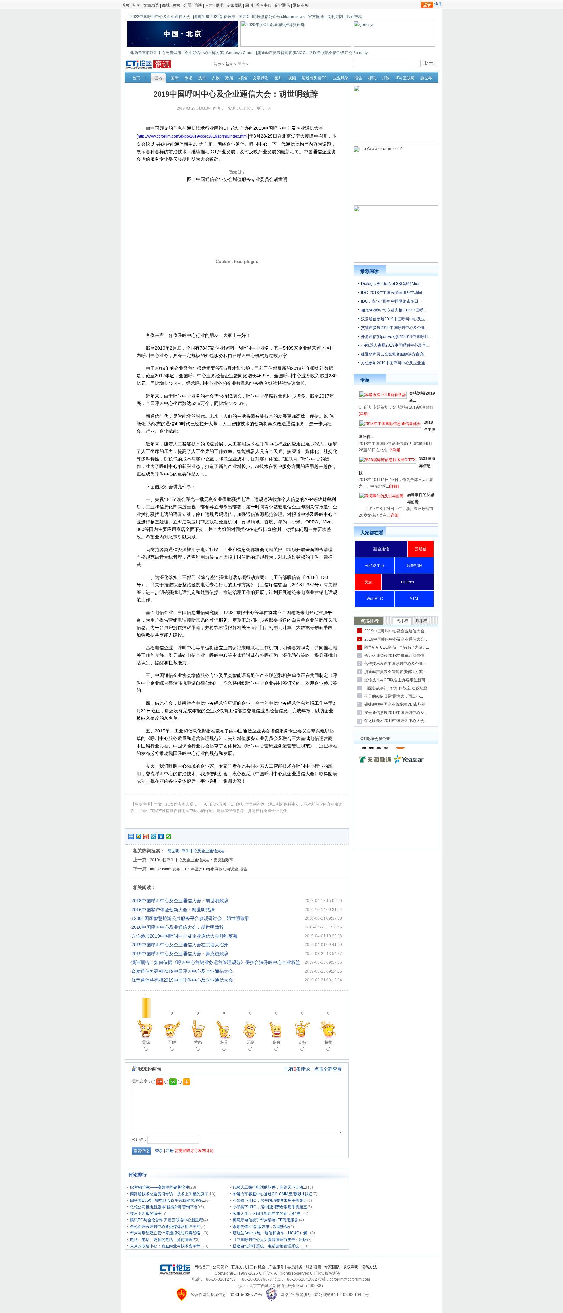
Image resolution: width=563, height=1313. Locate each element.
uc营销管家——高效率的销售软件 (159, 1187)
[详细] (363, 414)
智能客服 (414, 565)
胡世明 (173, 851)
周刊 (249, 5)
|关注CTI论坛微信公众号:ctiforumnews (271, 16)
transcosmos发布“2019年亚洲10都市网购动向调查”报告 (198, 869)
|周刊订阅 (334, 16)
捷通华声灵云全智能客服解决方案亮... (393, 354)
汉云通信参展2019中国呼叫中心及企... (394, 319)
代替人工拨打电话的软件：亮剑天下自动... (269, 1187)
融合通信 (381, 549)
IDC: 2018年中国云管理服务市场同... (393, 292)
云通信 (420, 549)
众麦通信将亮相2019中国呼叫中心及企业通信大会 (182, 971)
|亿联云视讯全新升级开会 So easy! (338, 53)
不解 (172, 1042)
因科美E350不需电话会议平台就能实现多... (167, 1200)
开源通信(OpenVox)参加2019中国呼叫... (396, 336)
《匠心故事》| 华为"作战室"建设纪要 (395, 688)
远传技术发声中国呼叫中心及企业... (395, 663)
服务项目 (313, 1267)
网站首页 (202, 1267)
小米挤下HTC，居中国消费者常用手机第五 (270, 1200)
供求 (220, 5)
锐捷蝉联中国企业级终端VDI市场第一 (396, 704)
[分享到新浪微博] (146, 836)
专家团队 (234, 5)
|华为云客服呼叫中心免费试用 (155, 53)
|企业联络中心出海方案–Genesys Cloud (218, 53)
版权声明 (350, 1267)
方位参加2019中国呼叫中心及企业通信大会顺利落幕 (184, 936)
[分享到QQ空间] (138, 836)
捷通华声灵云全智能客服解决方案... (395, 672)
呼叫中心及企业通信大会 (203, 851)
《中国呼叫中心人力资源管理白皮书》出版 (270, 1239)
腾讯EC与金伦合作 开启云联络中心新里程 (166, 1220)
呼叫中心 (263, 5)
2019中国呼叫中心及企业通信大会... (395, 631)
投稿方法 (369, 1267)
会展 (187, 5)
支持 (302, 1042)
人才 (209, 5)
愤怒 (198, 1042)
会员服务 (295, 1267)
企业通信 (282, 5)
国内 (241, 64)
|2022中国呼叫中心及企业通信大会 (159, 16)
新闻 (136, 5)
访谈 (198, 5)
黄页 (176, 5)
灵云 (368, 582)
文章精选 (151, 5)
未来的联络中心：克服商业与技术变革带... (166, 1246)
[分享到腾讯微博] (153, 836)
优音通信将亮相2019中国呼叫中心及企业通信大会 (182, 980)
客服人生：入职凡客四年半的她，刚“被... (268, 1213)
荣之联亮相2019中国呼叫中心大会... (395, 720)
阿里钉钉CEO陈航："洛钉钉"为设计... (396, 647)
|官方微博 (315, 16)
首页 (126, 5)
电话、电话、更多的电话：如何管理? (162, 1239)
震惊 (146, 1042)
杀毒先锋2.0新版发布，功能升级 (261, 1226)
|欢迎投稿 (354, 16)
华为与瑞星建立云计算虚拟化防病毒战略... (166, 1233)
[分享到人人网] (161, 836)
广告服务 (276, 1267)
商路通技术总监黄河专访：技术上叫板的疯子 (169, 1194)
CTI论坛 (246, 108)
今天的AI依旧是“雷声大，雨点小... (393, 696)
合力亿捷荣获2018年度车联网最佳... (395, 655)
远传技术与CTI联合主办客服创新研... (396, 680)
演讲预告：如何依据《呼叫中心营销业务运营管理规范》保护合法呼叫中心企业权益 (215, 962)
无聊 (250, 1042)
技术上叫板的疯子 (145, 1213)
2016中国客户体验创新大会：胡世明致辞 (173, 909)
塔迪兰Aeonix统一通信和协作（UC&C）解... (271, 1233)
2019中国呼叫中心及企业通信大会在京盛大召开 (179, 944)
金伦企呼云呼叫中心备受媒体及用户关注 (165, 1226)
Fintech (407, 582)
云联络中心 (374, 565)
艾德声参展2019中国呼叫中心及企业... (394, 327)
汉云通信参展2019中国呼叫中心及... (395, 712)
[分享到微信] (168, 836)
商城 (166, 5)
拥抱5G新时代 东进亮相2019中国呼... (393, 310)
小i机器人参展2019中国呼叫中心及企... (395, 345)
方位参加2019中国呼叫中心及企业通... (394, 363)
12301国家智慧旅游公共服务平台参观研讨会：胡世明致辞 (190, 918)
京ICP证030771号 (246, 1294)
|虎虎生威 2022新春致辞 (214, 16)
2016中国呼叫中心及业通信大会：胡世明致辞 (177, 927)
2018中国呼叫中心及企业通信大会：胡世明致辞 (179, 900)
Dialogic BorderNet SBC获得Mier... (391, 283)
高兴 (276, 1042)
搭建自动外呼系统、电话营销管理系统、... (269, 1246)
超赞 (328, 1042)
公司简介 (220, 1267)
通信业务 (301, 5)
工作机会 (258, 1267)
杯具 (224, 1042)
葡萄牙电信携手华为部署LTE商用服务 (266, 1220)
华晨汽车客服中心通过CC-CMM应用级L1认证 (272, 1194)
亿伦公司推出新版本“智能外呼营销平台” (164, 1207)
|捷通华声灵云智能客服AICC (281, 53)
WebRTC (375, 598)
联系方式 (239, 1267)
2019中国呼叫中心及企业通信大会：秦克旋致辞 (191, 860)
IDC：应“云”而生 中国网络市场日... (391, 301)
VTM (414, 598)
